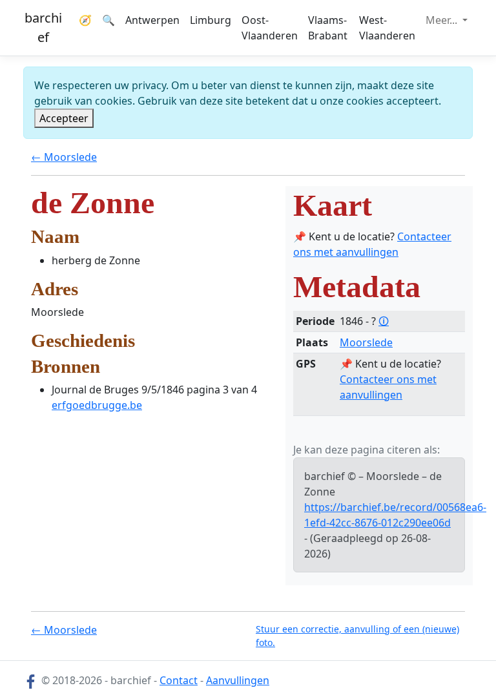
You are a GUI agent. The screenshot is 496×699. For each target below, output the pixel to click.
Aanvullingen (237, 680)
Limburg (210, 20)
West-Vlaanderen (387, 28)
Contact (179, 680)
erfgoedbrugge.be (97, 405)
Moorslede (366, 342)
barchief (43, 27)
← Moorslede (64, 157)
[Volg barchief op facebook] (31, 680)
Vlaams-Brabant (327, 28)
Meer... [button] (443, 20)
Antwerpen (152, 20)
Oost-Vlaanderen (270, 28)
